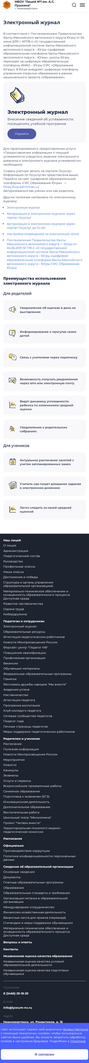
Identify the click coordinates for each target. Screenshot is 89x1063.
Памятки (10, 679)
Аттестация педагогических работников (34, 637)
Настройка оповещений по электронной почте (43, 234)
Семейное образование (21, 791)
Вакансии (10, 663)
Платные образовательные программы (33, 882)
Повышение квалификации (24, 653)
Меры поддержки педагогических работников (39, 732)
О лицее (9, 545)
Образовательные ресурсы (24, 632)
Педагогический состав (21, 556)
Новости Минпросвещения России (30, 642)
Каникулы (10, 770)
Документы (11, 877)
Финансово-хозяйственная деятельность (34, 912)
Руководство (13, 561)
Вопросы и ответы (17, 942)
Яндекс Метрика (75, 1029)
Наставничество (15, 695)
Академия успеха (16, 689)
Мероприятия (14, 760)
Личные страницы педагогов (25, 726)
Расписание (12, 744)
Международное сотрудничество (28, 907)
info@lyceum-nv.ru (17, 1008)
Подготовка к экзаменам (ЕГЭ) (26, 796)
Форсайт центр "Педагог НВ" (25, 647)
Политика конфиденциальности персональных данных (39, 858)
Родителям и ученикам (21, 739)
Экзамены (10, 775)
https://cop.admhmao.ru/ (21, 187)
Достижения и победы (20, 577)
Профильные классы (19, 566)
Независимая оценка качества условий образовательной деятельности (33, 963)
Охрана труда (13, 609)
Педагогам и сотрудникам (23, 621)
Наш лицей (12, 540)
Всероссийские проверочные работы (32, 786)
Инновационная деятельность (26, 802)
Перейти (22, 134)
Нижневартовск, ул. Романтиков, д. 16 (33, 1022)
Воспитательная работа (21, 812)
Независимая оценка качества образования (37, 956)
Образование (13, 888)
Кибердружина (15, 614)
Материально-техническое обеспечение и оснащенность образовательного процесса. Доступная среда (36, 594)
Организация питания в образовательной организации (35, 900)
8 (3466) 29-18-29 (15, 993)
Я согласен (44, 1054)
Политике (78, 1041)
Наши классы (13, 572)
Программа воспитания (21, 705)
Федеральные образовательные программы (37, 674)
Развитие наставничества (23, 604)
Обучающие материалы (21, 668)
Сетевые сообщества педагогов (27, 716)
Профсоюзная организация (24, 658)
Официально (13, 845)
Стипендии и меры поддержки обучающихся (38, 923)
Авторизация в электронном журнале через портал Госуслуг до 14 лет (41, 226)
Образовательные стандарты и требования (36, 893)
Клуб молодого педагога (22, 710)
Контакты (10, 949)
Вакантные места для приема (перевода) (34, 918)
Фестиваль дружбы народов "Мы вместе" (35, 684)
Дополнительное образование (26, 807)
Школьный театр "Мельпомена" (27, 817)
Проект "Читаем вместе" (22, 823)
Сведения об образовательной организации (38, 867)
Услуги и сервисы (17, 781)
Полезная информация (21, 749)
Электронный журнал (23, 207)
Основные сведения (19, 872)
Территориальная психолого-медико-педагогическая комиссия (32, 830)
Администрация (15, 551)
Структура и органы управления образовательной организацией (28, 584)
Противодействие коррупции (26, 851)
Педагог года (13, 721)
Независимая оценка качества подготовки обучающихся (36, 972)
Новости (10, 765)
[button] (74, 4)
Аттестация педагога (19, 700)
